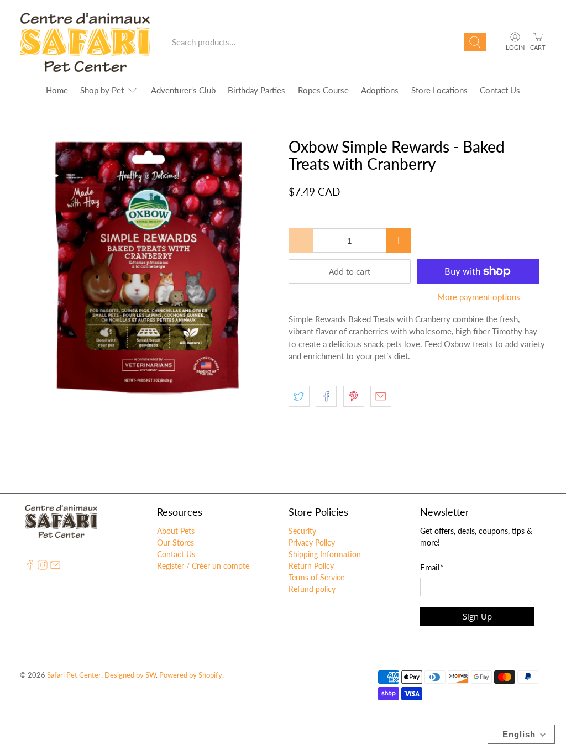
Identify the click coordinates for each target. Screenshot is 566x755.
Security (302, 531)
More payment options (478, 297)
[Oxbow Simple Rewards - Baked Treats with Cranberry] (148, 267)
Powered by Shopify (190, 675)
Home (57, 90)
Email (431, 567)
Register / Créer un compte (203, 565)
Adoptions (380, 90)
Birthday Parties (256, 90)
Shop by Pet (102, 90)
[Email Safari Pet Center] (55, 567)
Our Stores (175, 542)
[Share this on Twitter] (299, 396)
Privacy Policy (312, 542)
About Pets (176, 531)
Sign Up (477, 616)
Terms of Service (316, 577)
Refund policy (312, 589)
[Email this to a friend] (380, 396)
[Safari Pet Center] (85, 42)
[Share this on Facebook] (326, 396)
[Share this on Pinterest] (353, 396)
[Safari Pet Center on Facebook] (30, 567)
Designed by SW (130, 675)
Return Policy (311, 565)
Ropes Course (323, 90)
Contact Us (500, 90)
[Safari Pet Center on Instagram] (43, 567)
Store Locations (439, 90)
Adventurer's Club (183, 90)
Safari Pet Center (74, 675)
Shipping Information (325, 554)
